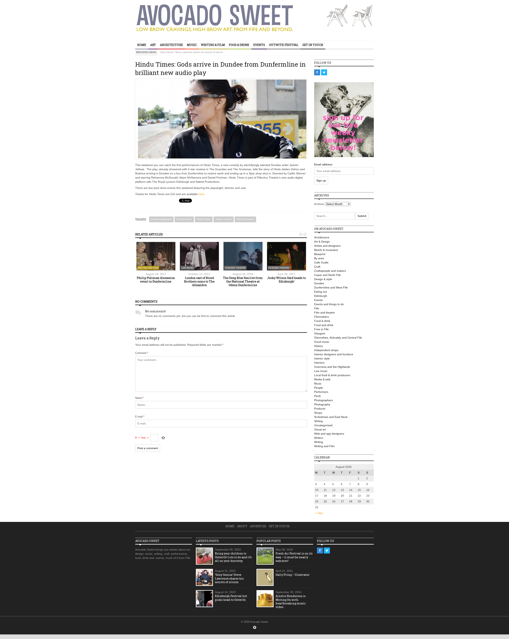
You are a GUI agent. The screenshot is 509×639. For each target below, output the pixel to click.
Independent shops (326, 350)
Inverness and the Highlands (332, 366)
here (201, 194)
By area (319, 258)
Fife (316, 308)
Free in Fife (321, 329)
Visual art (320, 429)
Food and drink (323, 325)
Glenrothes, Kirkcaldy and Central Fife (338, 337)
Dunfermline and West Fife (331, 287)
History (318, 346)
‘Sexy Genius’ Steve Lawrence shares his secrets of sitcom (229, 578)
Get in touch (312, 45)
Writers (318, 437)
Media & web (322, 379)
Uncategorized (323, 425)
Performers (321, 391)
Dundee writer (184, 219)
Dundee (319, 283)
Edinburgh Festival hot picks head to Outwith (183, 52)
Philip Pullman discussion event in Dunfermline (156, 279)
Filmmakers (321, 316)
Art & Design (322, 241)
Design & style (323, 279)
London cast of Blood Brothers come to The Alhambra (199, 281)
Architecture (171, 45)
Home (141, 45)
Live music (188, 268)
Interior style (322, 358)
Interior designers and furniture (333, 354)
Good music (321, 341)
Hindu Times (204, 219)
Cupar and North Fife (327, 275)
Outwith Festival (283, 45)
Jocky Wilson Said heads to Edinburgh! (286, 279)
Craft (317, 266)
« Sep (318, 513)
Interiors (319, 362)
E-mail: (139, 416)
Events (259, 45)
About (242, 526)
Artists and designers (327, 245)
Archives (319, 204)
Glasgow (319, 333)
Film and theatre (235, 268)
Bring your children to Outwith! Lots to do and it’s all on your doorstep (233, 557)
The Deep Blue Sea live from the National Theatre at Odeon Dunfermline (243, 281)
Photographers (323, 400)
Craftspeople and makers (330, 270)
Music (192, 45)
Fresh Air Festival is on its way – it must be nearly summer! (294, 557)
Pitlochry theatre (245, 219)
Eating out (320, 291)
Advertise (258, 526)
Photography (322, 404)
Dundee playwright (161, 219)
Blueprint (319, 254)
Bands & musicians (326, 250)
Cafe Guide (321, 262)
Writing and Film (148, 268)
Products (319, 408)
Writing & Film (213, 45)
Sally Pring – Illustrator (293, 575)
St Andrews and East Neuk (331, 417)
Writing (318, 442)
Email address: (323, 164)
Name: (139, 397)
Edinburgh (320, 295)
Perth (317, 396)
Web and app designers (329, 433)
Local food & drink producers (332, 375)
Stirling (318, 421)
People (318, 387)
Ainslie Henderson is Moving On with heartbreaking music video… (291, 601)
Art (153, 45)
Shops (318, 412)
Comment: (141, 353)
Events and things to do (329, 304)
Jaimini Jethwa (224, 219)
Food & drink (239, 45)
